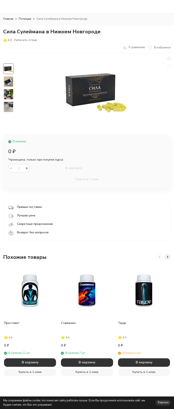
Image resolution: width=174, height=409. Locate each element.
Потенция (25, 19)
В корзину (73, 168)
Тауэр (122, 323)
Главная (8, 19)
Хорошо (163, 402)
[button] (159, 257)
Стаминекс (68, 323)
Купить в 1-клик (87, 179)
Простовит (12, 323)
